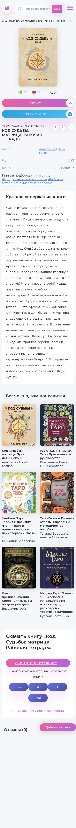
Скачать (36, 103)
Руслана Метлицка (54, 616)
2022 (70, 160)
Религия (67, 168)
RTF (57, 687)
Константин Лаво (53, 462)
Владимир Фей (14, 608)
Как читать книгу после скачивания (38, 711)
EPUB (38, 698)
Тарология (44, 183)
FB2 (18, 687)
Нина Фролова (51, 466)
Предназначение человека (25, 179)
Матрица (42, 175)
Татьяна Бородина (54, 533)
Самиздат (25, 183)
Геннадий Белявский (18, 541)
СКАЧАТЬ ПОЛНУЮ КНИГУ (36, 663)
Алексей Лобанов (54, 537)
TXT (38, 687)
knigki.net (7, 8)
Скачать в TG (36, 114)
